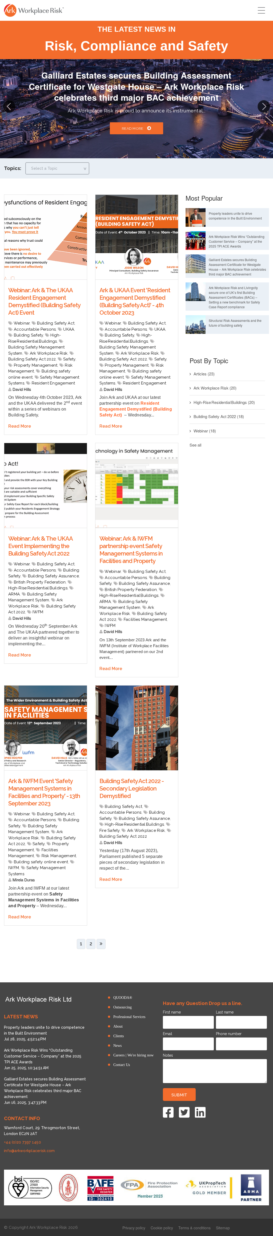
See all (195, 445)
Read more (132, 117)
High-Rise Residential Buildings (37, 588)
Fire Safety (109, 830)
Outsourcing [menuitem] (122, 1007)
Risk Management (59, 855)
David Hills (21, 389)
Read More (19, 426)
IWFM (38, 612)
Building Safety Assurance (53, 576)
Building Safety (28, 335)
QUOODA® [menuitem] (122, 998)
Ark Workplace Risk (49, 353)
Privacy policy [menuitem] (133, 1227)
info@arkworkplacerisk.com (29, 1151)
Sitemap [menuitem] (223, 1227)
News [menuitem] (117, 1046)
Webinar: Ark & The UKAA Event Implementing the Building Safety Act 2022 (40, 546)
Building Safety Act (55, 323)
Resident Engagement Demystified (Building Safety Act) (135, 409)
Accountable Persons (35, 329)
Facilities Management (145, 619)
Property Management (36, 365)
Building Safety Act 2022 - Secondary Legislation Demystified (131, 788)
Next (264, 106)
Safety (69, 359)
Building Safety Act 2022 (32, 359)
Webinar (22, 323)
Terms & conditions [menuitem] (194, 1227)
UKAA (68, 329)
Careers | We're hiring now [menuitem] (133, 1055)
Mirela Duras (23, 879)
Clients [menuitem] (118, 1036)
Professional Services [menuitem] (129, 1017)
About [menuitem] (118, 1026)
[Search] (9, 66)
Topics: (12, 168)
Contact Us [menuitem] (121, 1065)
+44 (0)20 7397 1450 (22, 1142)
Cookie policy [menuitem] (162, 1227)
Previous (9, 106)
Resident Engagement (53, 383)
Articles (204, 373)
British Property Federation (40, 582)
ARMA (14, 594)
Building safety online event (41, 862)
